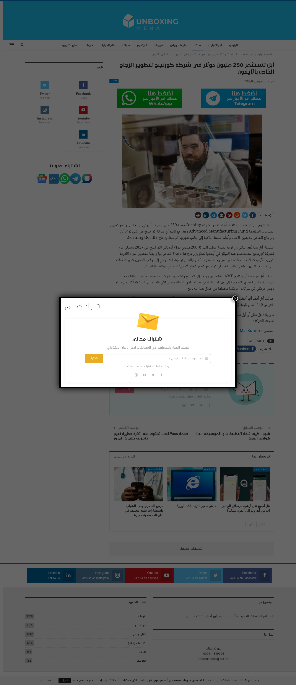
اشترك (94, 358)
